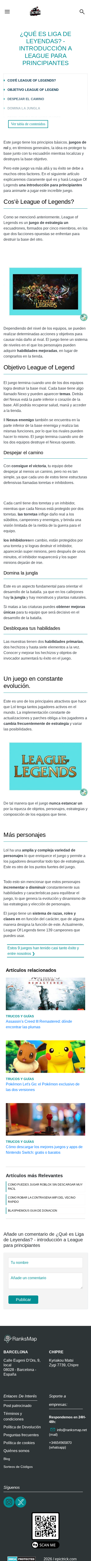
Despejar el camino (25, 99)
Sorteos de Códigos (18, 1467)
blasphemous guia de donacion (32, 1210)
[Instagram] (9, 1507)
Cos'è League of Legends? (31, 80)
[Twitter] (21, 1507)
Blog (7, 1459)
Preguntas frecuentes (21, 1435)
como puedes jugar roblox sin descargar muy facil (45, 1186)
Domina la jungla (23, 108)
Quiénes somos (16, 1451)
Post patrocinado (18, 1406)
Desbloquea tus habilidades (34, 117)
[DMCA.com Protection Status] (21, 1559)
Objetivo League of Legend (33, 90)
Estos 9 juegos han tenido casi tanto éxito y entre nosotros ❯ (43, 951)
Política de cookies (19, 1443)
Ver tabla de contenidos (28, 124)
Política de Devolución (22, 1427)
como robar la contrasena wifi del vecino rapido (41, 1199)
